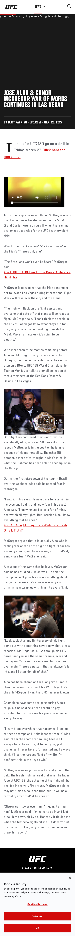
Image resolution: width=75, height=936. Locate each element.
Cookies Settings (37, 904)
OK (37, 928)
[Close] (70, 878)
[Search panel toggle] (69, 6)
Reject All (37, 916)
